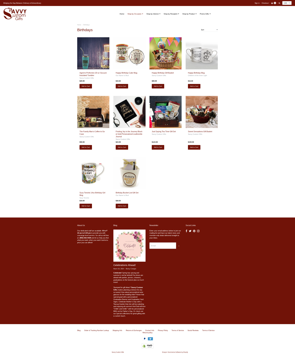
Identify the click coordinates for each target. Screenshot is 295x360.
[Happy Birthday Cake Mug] (129, 53)
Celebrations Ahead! (124, 265)
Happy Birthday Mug (196, 73)
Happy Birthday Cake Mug (126, 73)
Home (122, 14)
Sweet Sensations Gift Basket (200, 131)
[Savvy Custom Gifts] (15, 14)
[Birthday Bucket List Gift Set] (129, 173)
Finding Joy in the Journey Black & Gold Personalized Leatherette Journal (129, 134)
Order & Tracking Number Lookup (96, 330)
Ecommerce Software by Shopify (178, 352)
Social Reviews (193, 330)
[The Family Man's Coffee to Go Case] (93, 112)
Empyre (164, 352)
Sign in (257, 3)
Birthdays (86, 25)
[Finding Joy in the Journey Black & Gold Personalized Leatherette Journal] (129, 112)
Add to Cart (86, 86)
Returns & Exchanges (134, 330)
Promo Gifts (204, 14)
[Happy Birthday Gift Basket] (165, 53)
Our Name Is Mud (122, 75)
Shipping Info (117, 330)
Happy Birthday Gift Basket (163, 73)
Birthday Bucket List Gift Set (127, 193)
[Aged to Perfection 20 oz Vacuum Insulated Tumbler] (93, 53)
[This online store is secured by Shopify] (147, 347)
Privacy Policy (163, 330)
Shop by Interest (152, 14)
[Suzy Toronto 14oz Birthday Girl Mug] (93, 173)
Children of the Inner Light (197, 75)
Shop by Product (188, 14)
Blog (79, 330)
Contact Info (149, 330)
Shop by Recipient (170, 14)
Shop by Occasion (134, 14)
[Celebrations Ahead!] (129, 245)
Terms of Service (178, 330)
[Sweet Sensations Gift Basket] (202, 112)
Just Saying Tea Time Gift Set (164, 131)
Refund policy (147, 332)
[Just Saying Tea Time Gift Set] (165, 112)
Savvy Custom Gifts (87, 78)
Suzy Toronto (84, 198)
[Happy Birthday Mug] (202, 53)
